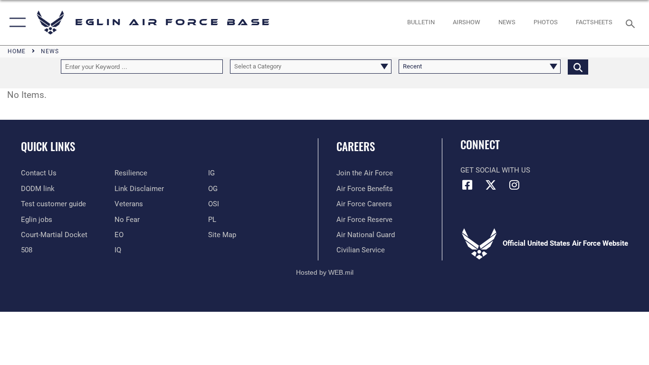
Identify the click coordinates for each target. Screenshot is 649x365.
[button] (15, 22)
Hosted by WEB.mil (324, 272)
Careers (355, 146)
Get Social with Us (495, 170)
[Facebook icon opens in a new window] (467, 185)
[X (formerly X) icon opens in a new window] (491, 185)
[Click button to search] (578, 66)
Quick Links (48, 146)
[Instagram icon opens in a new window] (514, 185)
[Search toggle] (632, 22)
